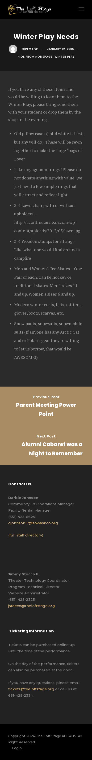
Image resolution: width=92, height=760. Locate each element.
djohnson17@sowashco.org (33, 523)
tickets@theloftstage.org (31, 689)
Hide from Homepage (35, 57)
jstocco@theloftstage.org (31, 606)
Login (17, 748)
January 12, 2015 (60, 49)
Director (30, 49)
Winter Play (64, 57)
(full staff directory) (25, 535)
